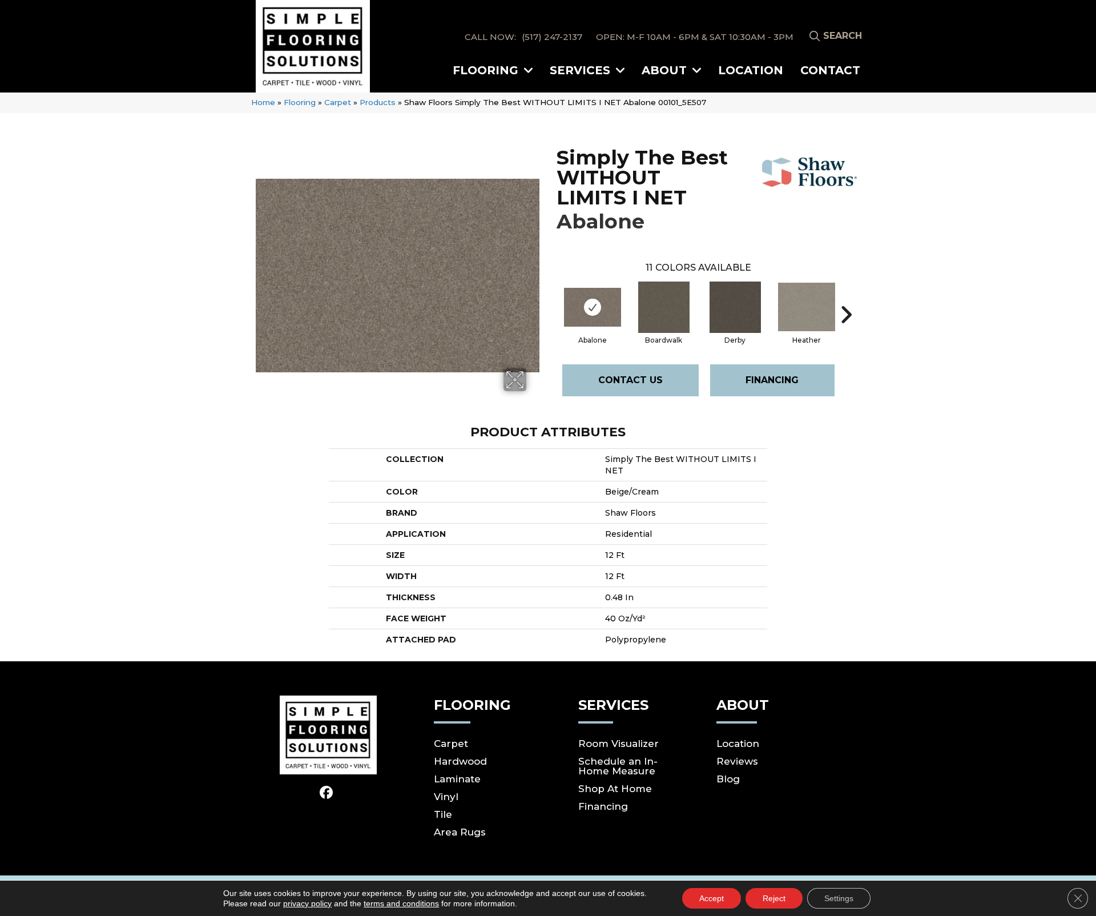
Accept (711, 898)
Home (263, 102)
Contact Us (630, 380)
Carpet (337, 102)
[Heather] (806, 307)
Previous (550, 297)
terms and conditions (401, 903)
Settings (838, 898)
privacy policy (307, 903)
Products (378, 102)
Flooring (300, 102)
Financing (772, 380)
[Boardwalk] (663, 307)
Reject (774, 898)
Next (846, 297)
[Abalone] (592, 307)
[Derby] (735, 307)
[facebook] (327, 793)
